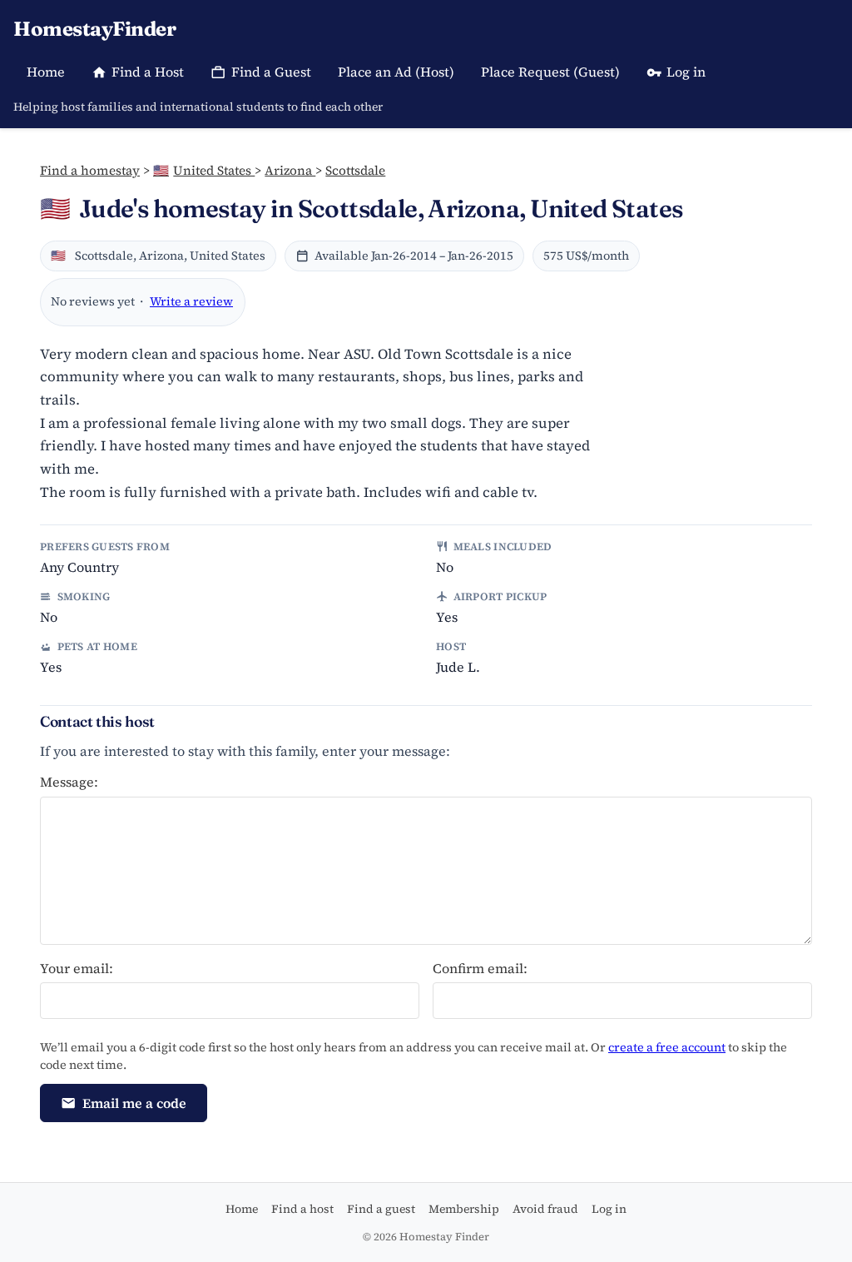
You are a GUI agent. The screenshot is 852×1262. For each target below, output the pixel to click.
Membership (463, 1208)
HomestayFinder (94, 29)
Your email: (76, 968)
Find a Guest (271, 71)
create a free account (667, 1047)
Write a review (191, 301)
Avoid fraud (545, 1208)
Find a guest (381, 1208)
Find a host (302, 1208)
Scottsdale (355, 170)
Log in (686, 71)
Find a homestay (90, 170)
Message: (69, 782)
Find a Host (147, 71)
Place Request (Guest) (550, 71)
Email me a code (134, 1103)
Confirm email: (480, 968)
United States (204, 170)
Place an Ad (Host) (396, 71)
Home (46, 71)
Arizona (290, 170)
